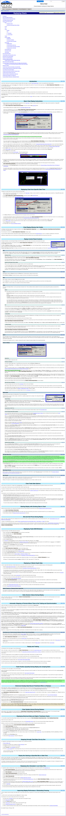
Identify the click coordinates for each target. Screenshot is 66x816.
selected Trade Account (37, 650)
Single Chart (9, 38)
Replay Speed (24, 625)
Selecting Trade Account (42, 774)
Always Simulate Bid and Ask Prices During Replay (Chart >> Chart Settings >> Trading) (31, 521)
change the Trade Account (34, 490)
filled (21, 422)
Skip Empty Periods (8, 50)
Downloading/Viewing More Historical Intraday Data (11, 134)
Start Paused (7, 52)
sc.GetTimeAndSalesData (15, 423)
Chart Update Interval (43, 409)
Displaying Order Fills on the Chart (26, 777)
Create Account (62, 12)
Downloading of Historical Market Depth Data (28, 555)
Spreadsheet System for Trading (38, 413)
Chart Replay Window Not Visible (8, 20)
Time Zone (6, 540)
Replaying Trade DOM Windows (7, 57)
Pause (6, 26)
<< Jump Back (9, 33)
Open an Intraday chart (6, 743)
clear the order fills (43, 682)
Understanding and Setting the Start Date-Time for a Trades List (31, 651)
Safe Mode (10, 798)
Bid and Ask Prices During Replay (8, 56)
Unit (7, 31)
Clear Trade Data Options (7, 53)
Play (5, 22)
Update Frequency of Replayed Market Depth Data (12, 60)
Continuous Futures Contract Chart (54, 146)
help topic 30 (8, 802)
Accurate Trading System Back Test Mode (13, 46)
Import (31, 96)
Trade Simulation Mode (34, 83)
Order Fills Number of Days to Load (27, 781)
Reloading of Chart (10, 23)
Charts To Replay (7, 37)
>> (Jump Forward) (9, 748)
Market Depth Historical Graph (10, 566)
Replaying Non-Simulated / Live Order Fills (9, 75)
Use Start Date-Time (8, 49)
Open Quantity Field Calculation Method (24, 659)
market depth (18, 575)
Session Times (24, 638)
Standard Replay (9, 43)
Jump (6, 29)
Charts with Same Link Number (11, 41)
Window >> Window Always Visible (23, 388)
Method (8, 30)
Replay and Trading (6, 65)
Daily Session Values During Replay (8, 61)
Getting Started (6, 10)
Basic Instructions (11, 735)
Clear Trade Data (16, 152)
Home (2, 10)
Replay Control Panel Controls (7, 21)
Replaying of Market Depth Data (8, 59)
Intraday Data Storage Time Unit (30, 692)
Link (61, 189)
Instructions (62, 572)
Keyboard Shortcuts (39, 233)
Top (63, 189)
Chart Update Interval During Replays (8, 69)
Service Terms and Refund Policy (5, 814)
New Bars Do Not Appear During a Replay (13, 25)
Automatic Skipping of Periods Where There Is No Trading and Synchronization (16, 368)
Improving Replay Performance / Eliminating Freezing (11, 76)
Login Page (57, 12)
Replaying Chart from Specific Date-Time (9, 18)
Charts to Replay (8, 149)
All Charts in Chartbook (10, 39)
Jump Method (13, 747)
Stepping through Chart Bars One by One (9, 72)
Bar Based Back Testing (29, 721)
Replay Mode (7, 42)
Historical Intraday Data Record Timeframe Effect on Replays (12, 68)
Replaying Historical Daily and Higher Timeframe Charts (11, 71)
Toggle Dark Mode (40, 1)
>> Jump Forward (9, 34)
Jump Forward (52, 642)
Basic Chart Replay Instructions (7, 17)
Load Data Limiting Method (54, 805)
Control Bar (34, 105)
